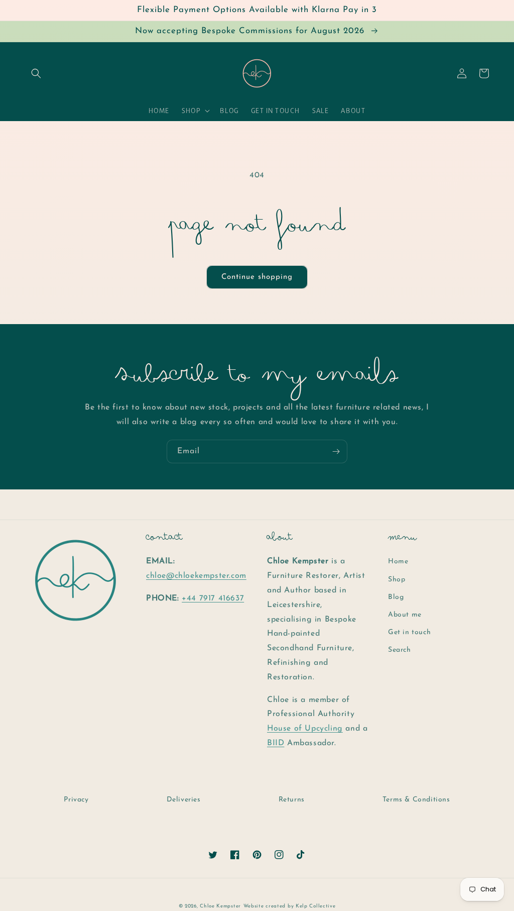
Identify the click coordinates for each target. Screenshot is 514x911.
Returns (292, 799)
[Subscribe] (336, 451)
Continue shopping (257, 277)
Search (399, 650)
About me (405, 615)
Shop (396, 579)
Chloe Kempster (220, 906)
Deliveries (184, 799)
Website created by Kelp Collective (289, 906)
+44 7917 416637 (213, 598)
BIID (275, 743)
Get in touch (409, 632)
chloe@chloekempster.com (196, 576)
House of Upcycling (305, 729)
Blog (396, 597)
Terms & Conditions (416, 799)
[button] (36, 73)
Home (398, 561)
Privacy (76, 799)
